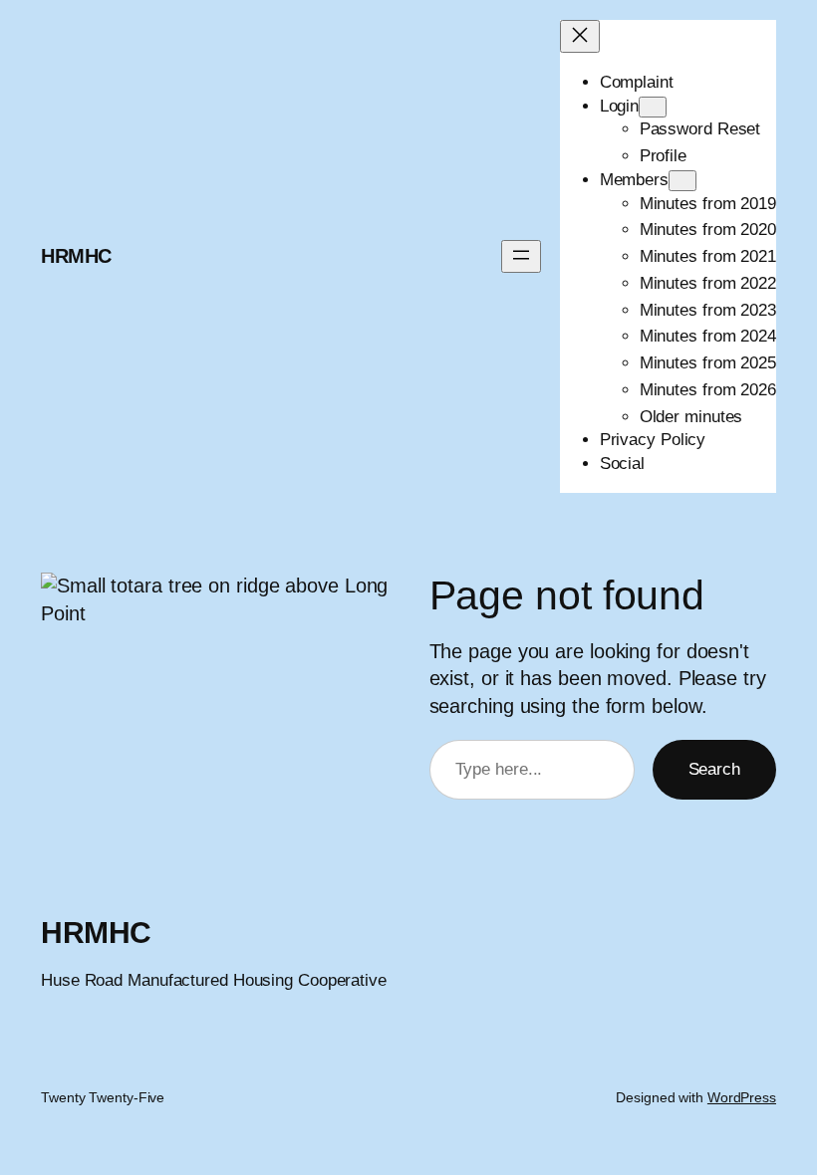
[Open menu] (521, 256)
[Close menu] (580, 36)
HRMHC (76, 256)
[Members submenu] (682, 180)
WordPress (741, 1097)
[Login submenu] (653, 107)
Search (714, 769)
